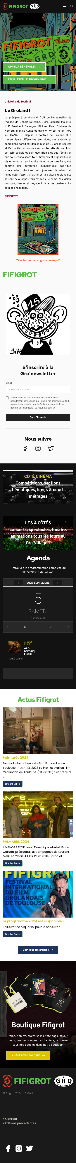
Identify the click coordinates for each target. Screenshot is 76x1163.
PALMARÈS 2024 (16, 841)
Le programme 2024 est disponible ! (33, 921)
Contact (11, 1119)
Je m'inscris (38, 417)
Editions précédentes (20, 1123)
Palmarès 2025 (15, 757)
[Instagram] (38, 448)
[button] (38, 101)
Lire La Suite (12, 784)
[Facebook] (25, 448)
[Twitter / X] (51, 448)
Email (9, 382)
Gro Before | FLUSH (29, 651)
